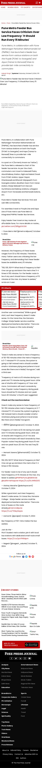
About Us (5, 750)
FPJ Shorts (25, 7)
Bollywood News (27, 668)
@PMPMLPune (21, 478)
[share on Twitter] (16, 658)
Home (3, 7)
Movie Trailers (26, 680)
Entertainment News (29, 665)
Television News (27, 687)
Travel (23, 712)
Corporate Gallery (9, 697)
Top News (5, 722)
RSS (17, 758)
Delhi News (5, 684)
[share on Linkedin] (20, 658)
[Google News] (15, 557)
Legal (4, 708)
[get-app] (40, 2)
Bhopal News (6, 680)
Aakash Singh (6, 73)
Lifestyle (24, 705)
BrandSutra (6, 693)
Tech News (6, 729)
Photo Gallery (7, 726)
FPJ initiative (7, 701)
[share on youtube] (29, 658)
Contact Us (19, 754)
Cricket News (26, 697)
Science (5, 712)
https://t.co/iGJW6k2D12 (29, 480)
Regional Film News (28, 684)
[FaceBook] (23, 557)
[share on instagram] (25, 658)
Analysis (5, 665)
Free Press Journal (13, 3)
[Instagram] (30, 557)
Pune (8, 23)
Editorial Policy (16, 750)
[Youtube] (33, 557)
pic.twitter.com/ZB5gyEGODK (14, 226)
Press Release (7, 745)
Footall (23, 701)
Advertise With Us (31, 754)
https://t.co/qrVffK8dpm (17, 538)
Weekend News (8, 741)
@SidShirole (32, 478)
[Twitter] (26, 557)
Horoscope (6, 705)
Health (23, 708)
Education (6, 687)
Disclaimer (34, 750)
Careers (26, 750)
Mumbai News (13, 7)
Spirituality (6, 716)
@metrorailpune (15, 508)
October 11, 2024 (32, 425)
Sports (23, 693)
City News (6, 668)
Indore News (6, 676)
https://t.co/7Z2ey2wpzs (12, 511)
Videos (4, 733)
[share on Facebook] (11, 658)
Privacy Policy (8, 754)
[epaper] (37, 2)
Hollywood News (27, 672)
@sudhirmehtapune (10, 480)
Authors (23, 758)
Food (23, 716)
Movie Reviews (26, 676)
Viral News (6, 737)
